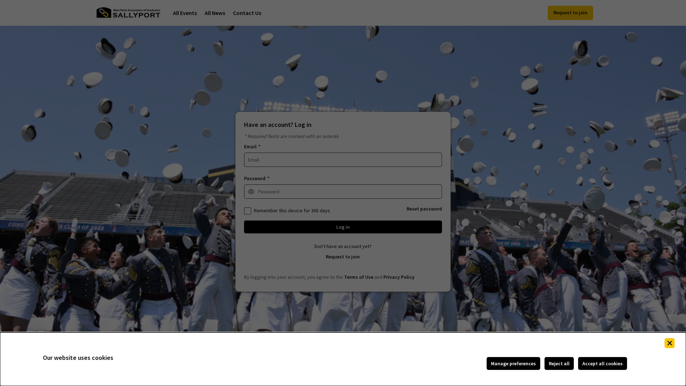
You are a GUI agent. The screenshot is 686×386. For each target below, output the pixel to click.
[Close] (670, 343)
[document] (343, 359)
